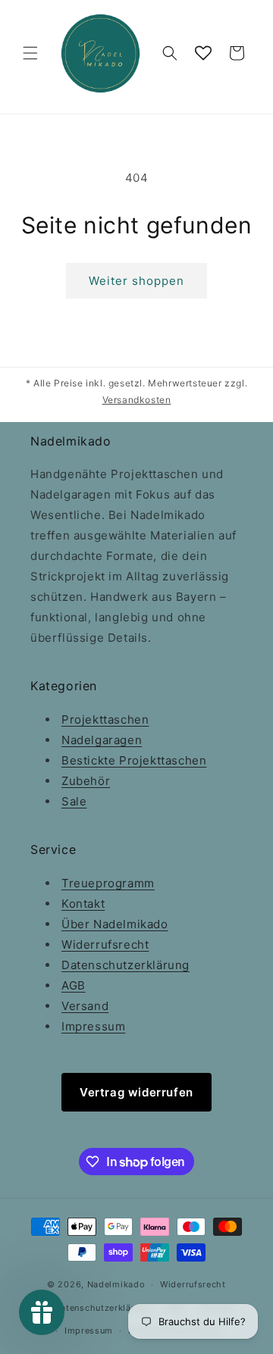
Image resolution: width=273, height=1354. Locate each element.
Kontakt (83, 903)
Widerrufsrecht (105, 944)
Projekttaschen (105, 719)
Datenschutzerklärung (125, 965)
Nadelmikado (116, 1284)
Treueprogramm (108, 883)
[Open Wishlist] (203, 53)
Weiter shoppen (136, 281)
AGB (73, 985)
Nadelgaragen (101, 740)
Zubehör (85, 781)
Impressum (93, 1026)
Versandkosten (136, 399)
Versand (84, 1006)
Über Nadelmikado (114, 924)
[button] (30, 53)
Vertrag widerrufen (136, 1092)
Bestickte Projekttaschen (133, 760)
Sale (73, 801)
